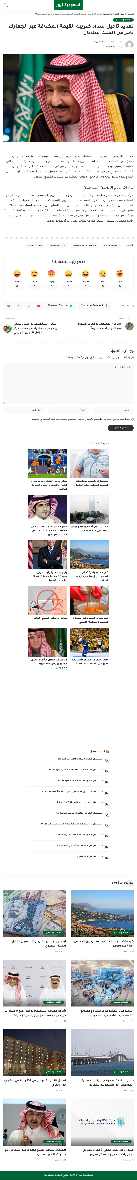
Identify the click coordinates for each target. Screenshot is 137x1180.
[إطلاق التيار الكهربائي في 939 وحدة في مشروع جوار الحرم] (34, 1052)
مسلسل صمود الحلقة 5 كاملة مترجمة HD (80, 759)
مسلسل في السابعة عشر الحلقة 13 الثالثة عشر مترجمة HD (71, 824)
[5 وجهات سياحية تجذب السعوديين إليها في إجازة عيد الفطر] (89, 554)
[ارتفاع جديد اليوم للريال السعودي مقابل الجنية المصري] (34, 913)
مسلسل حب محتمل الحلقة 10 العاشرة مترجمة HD (76, 770)
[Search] (6, 5)
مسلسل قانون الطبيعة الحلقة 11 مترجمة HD (79, 802)
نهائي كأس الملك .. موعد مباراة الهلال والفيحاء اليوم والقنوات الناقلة (48, 485)
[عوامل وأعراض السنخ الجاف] (47, 600)
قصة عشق (98, 751)
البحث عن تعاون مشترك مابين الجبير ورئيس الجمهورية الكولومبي (49, 664)
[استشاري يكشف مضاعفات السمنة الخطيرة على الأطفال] (89, 463)
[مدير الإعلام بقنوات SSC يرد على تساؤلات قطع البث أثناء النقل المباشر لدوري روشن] (47, 509)
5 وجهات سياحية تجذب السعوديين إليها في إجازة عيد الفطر (91, 576)
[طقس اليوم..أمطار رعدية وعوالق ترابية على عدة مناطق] (89, 509)
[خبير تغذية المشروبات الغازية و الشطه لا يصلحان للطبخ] (89, 600)
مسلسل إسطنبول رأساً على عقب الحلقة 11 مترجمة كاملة (72, 792)
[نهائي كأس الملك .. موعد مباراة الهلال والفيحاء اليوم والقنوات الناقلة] (47, 463)
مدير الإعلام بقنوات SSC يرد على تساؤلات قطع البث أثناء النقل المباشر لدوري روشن (49, 531)
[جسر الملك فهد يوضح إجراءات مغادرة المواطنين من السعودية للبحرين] (102, 1052)
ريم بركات (97, 42)
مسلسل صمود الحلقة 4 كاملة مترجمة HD (80, 781)
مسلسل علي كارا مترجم (90, 857)
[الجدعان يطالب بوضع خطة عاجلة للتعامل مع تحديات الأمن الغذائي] (34, 1122)
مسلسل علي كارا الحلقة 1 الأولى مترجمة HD (80, 846)
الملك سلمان (110, 245)
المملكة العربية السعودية (84, 245)
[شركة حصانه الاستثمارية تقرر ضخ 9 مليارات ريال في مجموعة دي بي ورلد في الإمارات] (34, 983)
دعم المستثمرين (57, 245)
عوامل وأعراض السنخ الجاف (50, 618)
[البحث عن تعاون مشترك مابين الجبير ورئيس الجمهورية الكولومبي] (47, 642)
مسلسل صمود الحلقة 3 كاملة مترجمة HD (80, 835)
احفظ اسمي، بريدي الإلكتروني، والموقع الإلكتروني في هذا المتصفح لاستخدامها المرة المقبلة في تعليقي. (81, 419)
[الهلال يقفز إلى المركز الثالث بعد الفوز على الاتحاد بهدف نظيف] (89, 642)
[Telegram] (8, 306)
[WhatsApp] (28, 306)
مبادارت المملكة (34, 245)
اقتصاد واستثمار (123, 20)
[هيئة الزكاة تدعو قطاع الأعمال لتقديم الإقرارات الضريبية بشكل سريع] (102, 1122)
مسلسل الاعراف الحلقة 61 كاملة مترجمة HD (79, 813)
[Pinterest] (38, 306)
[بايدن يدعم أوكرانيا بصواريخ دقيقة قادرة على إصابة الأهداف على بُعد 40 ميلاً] (47, 554)
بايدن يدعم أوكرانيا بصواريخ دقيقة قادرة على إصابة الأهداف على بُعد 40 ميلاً (49, 576)
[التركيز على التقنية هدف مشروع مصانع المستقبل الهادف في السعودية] (102, 983)
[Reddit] (18, 306)
